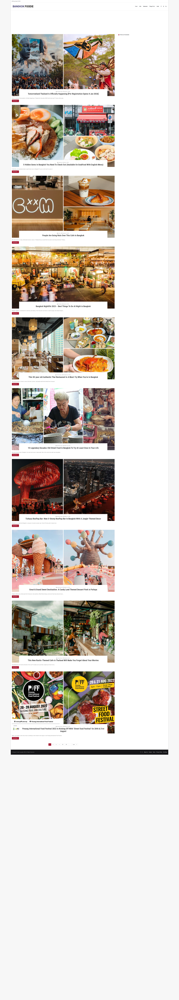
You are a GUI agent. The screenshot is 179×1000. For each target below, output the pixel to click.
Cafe (140, 6)
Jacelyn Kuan (58, 374)
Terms (154, 752)
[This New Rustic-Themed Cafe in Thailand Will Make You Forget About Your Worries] (63, 632)
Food (136, 6)
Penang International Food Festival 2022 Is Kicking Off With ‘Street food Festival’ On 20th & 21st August (63, 729)
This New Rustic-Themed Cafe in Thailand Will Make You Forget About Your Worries (63, 660)
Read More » (15, 100)
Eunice (59, 233)
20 (66, 744)
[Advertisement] (89, 22)
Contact (150, 752)
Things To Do (152, 6)
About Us (146, 752)
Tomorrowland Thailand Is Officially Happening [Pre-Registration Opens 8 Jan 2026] (63, 94)
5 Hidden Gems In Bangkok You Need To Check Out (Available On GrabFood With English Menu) (63, 164)
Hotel (158, 6)
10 (62, 744)
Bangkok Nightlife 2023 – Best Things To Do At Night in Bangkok (63, 306)
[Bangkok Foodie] (24, 6)
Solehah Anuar (59, 726)
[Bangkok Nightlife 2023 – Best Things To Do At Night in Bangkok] (63, 277)
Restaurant (145, 6)
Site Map (165, 752)
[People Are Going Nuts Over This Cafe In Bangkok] (63, 207)
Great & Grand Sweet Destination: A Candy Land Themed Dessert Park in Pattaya (63, 589)
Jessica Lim (60, 162)
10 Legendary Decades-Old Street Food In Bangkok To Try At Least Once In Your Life (63, 448)
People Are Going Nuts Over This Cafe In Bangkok (63, 235)
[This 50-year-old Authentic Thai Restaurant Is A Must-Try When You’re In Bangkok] (63, 348)
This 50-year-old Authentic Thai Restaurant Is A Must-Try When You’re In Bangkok (63, 377)
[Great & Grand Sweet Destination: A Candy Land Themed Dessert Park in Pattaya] (63, 561)
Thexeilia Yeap (59, 91)
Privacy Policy (159, 752)
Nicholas (59, 304)
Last (74, 744)
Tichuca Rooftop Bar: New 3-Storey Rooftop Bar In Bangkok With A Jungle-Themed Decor (63, 518)
